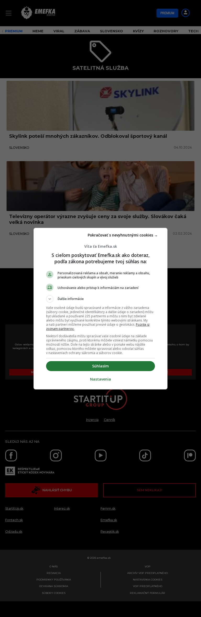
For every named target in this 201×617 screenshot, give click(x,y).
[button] (100, 299)
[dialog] (101, 308)
